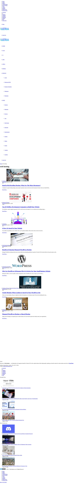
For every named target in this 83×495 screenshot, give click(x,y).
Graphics (6, 154)
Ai (2, 55)
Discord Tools (4, 10)
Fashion (6, 136)
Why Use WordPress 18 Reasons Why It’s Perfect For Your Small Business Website (26, 271)
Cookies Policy (5, 4)
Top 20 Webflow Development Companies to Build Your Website (20, 207)
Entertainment (7, 132)
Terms (3, 6)
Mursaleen (4, 182)
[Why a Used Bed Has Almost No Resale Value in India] (8, 454)
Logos (6, 77)
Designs (4, 73)
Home (3, 1)
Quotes (6, 145)
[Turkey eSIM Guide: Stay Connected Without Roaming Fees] (8, 419)
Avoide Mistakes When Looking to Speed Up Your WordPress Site (21, 292)
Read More (71, 363)
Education (6, 127)
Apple (3, 64)
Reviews (6, 113)
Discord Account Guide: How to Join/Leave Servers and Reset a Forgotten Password (17, 433)
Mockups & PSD (8, 82)
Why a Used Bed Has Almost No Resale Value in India (12, 455)
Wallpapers (6, 91)
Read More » (4, 189)
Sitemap (3, 8)
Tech (3, 50)
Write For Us (4, 9)
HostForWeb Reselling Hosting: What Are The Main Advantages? (21, 185)
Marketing (6, 109)
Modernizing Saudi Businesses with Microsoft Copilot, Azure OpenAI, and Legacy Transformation (20, 398)
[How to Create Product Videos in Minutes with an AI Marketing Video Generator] (8, 443)
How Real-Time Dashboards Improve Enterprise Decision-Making (14, 409)
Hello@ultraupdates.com (7, 366)
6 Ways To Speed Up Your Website (12, 228)
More (3, 100)
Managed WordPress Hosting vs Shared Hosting (16, 314)
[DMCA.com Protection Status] (3, 469)
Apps (3, 59)
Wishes (6, 141)
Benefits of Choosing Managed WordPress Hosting (17, 249)
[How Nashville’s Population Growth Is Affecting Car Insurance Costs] (8, 464)
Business (6, 104)
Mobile (4, 68)
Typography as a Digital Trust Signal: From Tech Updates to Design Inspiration (16, 387)
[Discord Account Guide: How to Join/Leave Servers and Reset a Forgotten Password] (8, 432)
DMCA (3, 3)
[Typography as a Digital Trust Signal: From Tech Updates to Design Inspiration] (8, 386)
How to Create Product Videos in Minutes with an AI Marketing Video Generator (16, 444)
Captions (6, 150)
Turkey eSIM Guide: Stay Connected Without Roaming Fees (13, 420)
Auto (5, 118)
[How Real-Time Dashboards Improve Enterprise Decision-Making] (8, 408)
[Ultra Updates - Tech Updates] (8, 29)
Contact (3, 7)
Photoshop (6, 95)
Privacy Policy (4, 5)
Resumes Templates (8, 86)
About (3, 2)
